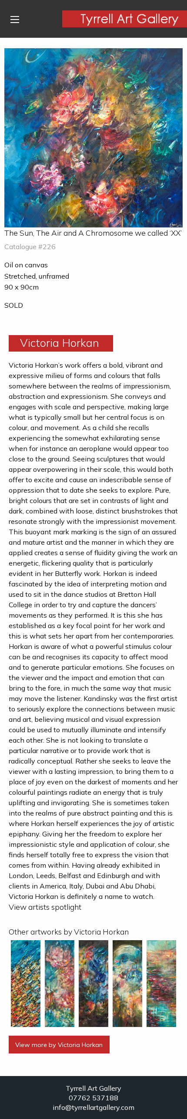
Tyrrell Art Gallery (93, 1088)
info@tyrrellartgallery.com (93, 1107)
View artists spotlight (45, 907)
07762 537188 (93, 1097)
